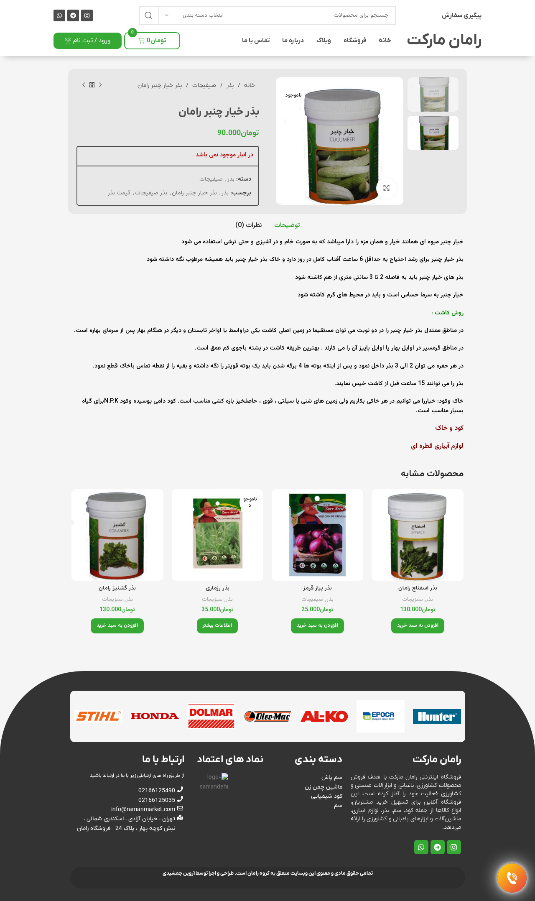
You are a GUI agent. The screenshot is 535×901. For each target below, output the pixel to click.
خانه (385, 40)
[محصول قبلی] (100, 85)
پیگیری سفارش (462, 15)
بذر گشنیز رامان (117, 588)
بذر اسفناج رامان (417, 588)
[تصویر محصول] (417, 535)
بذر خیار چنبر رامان (194, 193)
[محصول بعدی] (83, 85)
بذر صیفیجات (151, 193)
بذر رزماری (217, 588)
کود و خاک (448, 428)
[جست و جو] (148, 15)
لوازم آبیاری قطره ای (436, 446)
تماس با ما (256, 40)
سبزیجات (412, 600)
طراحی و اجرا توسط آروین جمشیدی (198, 873)
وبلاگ (323, 40)
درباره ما (293, 40)
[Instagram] (87, 15)
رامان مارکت (444, 41)
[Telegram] (73, 15)
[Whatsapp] (59, 15)
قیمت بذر (119, 193)
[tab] (287, 225)
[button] (417, 625)
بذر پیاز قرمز (317, 588)
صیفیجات (203, 85)
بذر (229, 85)
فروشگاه (355, 40)
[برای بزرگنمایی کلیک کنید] (386, 188)
